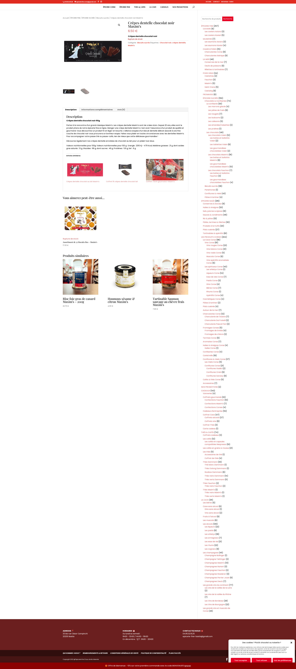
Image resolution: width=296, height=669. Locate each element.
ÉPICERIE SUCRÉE (88, 18)
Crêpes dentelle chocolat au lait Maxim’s (82, 181)
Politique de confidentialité (153, 653)
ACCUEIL (208, 2)
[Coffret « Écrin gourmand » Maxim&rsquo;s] (165, 169)
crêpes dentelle (179, 43)
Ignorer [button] (187, 665)
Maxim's (131, 45)
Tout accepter (240, 660)
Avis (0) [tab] (121, 109)
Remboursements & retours (95, 653)
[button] (291, 642)
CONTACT (216, 2)
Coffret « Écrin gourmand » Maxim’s (160, 181)
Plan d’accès (175, 653)
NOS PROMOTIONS (180, 7)
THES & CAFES (139, 7)
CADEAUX (164, 7)
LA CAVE (153, 7)
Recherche (227, 19)
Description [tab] (71, 109)
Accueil (66, 18)
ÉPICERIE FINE (125, 7)
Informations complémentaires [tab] (97, 109)
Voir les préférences (282, 660)
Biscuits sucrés (102, 18)
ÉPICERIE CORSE (109, 7)
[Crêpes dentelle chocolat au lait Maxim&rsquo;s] (85, 169)
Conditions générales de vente (124, 653)
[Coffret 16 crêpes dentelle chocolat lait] (125, 169)
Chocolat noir (165, 43)
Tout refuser (261, 660)
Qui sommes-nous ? (71, 653)
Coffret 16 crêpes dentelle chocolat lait (122, 181)
